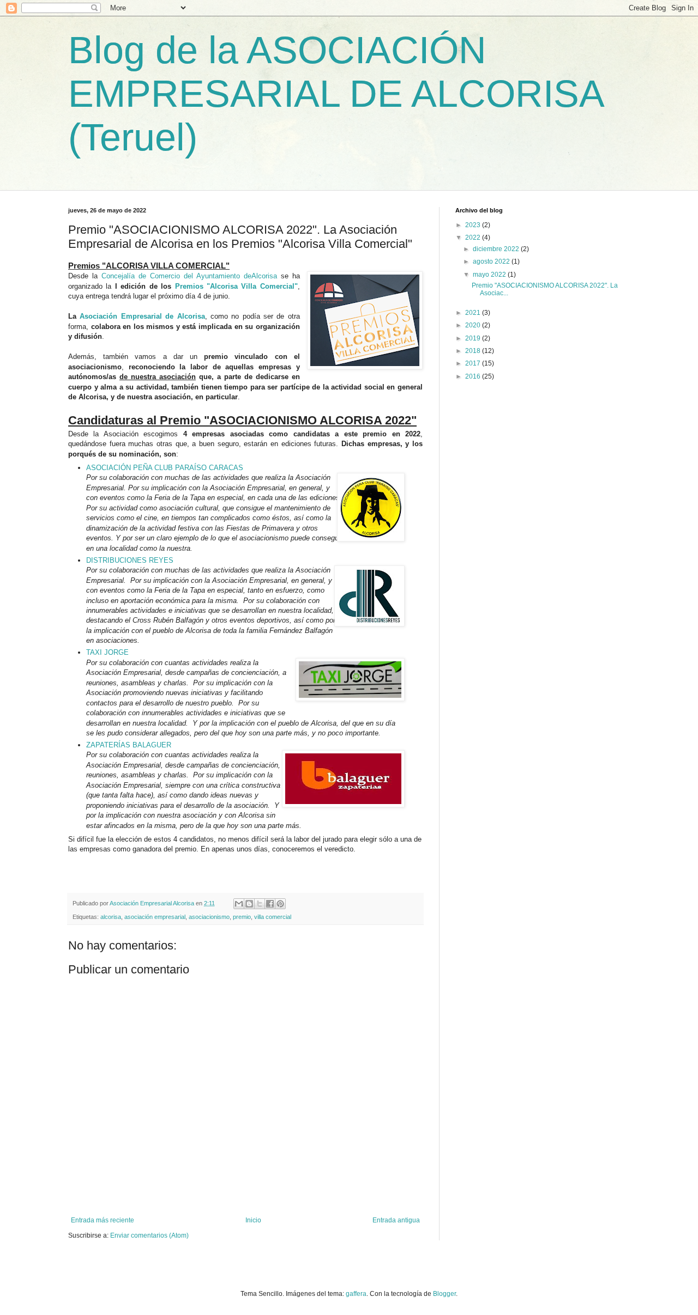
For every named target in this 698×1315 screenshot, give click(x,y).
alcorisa (110, 917)
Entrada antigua (396, 1220)
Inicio (253, 1220)
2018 (473, 351)
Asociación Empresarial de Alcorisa (142, 316)
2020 (473, 325)
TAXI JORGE (107, 652)
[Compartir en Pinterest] (280, 903)
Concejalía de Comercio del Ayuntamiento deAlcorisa (189, 276)
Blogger (444, 1294)
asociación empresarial (154, 917)
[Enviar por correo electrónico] (238, 903)
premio (242, 917)
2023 (473, 225)
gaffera (356, 1294)
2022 (473, 237)
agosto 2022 (492, 261)
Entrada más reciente (102, 1220)
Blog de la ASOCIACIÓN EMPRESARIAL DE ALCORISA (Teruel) (335, 94)
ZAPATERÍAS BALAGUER (128, 745)
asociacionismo (209, 917)
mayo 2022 (490, 274)
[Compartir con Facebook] (269, 903)
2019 (473, 338)
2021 (473, 312)
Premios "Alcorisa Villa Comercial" (236, 286)
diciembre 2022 (497, 249)
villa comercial (272, 917)
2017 (473, 363)
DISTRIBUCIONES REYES (129, 560)
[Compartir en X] (259, 903)
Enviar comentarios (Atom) (149, 1235)
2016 (473, 376)
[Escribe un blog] (249, 903)
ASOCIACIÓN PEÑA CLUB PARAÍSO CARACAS (164, 468)
